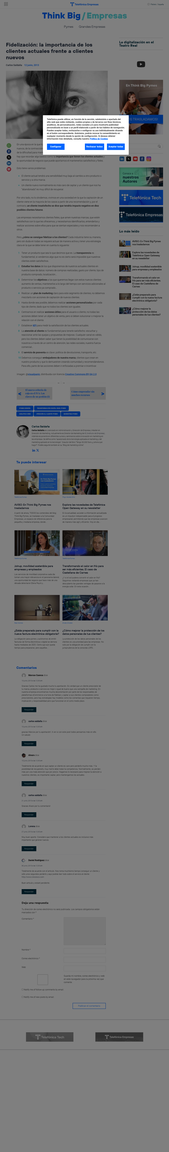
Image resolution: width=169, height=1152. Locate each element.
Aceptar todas (116, 146)
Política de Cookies (99, 139)
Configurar (55, 146)
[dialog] (86, 135)
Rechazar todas (94, 146)
